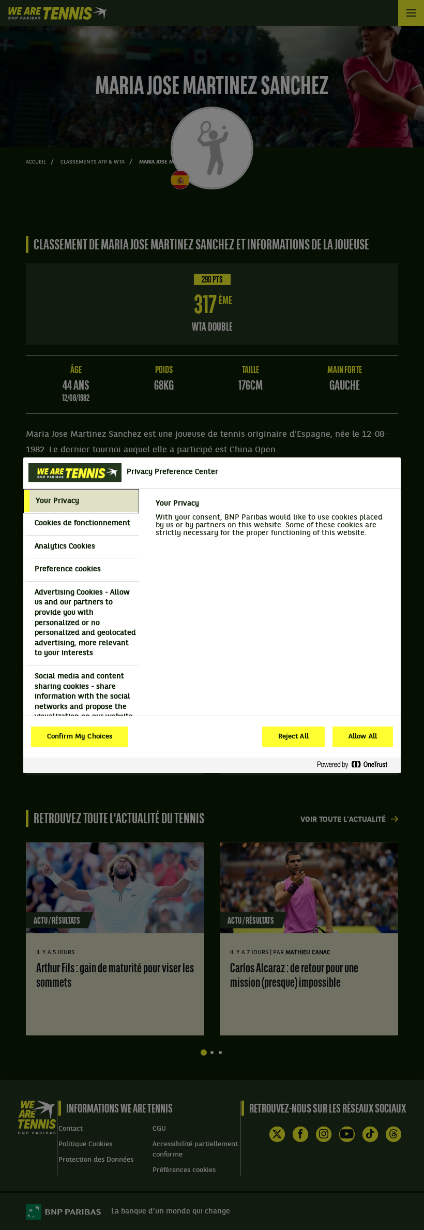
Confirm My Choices (79, 737)
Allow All (363, 737)
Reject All (293, 737)
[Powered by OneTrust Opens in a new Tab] (356, 765)
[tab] (81, 501)
